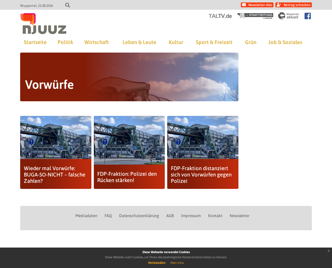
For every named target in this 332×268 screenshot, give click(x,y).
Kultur (176, 42)
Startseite (35, 42)
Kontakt (215, 215)
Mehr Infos (177, 263)
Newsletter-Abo (260, 5)
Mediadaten (86, 215)
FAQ (108, 215)
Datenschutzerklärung (139, 215)
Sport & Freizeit (214, 42)
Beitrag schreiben (297, 5)
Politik (65, 42)
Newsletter (239, 215)
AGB (170, 215)
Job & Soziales (285, 42)
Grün (250, 42)
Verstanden (157, 263)
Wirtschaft (96, 42)
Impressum (191, 215)
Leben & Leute (139, 42)
